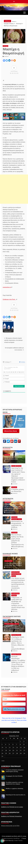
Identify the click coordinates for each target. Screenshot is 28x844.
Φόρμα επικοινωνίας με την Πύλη (10, 825)
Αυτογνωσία (8, 499)
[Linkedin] (9, 60)
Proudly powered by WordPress (11, 838)
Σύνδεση (22, 362)
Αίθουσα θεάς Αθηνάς (10, 431)
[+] (23, 372)
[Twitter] (7, 60)
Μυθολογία (8, 447)
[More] (14, 60)
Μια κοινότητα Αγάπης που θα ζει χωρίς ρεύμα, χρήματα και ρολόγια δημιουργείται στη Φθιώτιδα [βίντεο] (17, 540)
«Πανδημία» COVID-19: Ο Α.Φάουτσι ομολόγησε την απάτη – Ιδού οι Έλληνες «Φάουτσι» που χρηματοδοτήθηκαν (18, 643)
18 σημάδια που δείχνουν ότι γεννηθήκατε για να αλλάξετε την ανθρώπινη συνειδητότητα (12, 507)
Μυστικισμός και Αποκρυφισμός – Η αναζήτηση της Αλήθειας (17, 524)
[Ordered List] (12, 372)
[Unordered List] (13, 372)
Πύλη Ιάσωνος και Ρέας (14, 6)
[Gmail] (12, 60)
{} (21, 372)
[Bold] (4, 372)
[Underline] (8, 372)
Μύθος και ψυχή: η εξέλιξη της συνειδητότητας (13, 458)
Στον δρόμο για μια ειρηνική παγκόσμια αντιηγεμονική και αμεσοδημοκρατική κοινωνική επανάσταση (18, 583)
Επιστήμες (14, 595)
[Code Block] (17, 372)
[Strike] (10, 372)
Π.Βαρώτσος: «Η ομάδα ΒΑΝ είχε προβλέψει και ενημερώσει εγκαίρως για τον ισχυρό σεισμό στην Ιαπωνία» (18, 603)
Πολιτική (13, 576)
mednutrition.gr (7, 287)
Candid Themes (18, 840)
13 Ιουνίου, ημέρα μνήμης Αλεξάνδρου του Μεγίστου (13, 564)
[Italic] (6, 372)
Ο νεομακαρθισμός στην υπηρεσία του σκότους (12, 627)
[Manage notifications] (3, 840)
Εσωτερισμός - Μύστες (16, 519)
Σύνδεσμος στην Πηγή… (9, 299)
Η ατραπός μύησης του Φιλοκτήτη (17, 490)
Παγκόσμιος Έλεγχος (16, 574)
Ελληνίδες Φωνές (10, 554)
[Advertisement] (14, 189)
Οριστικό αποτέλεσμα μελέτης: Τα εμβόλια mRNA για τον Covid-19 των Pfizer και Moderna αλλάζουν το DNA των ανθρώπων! (18, 663)
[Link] (19, 372)
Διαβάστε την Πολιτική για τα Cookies (12, 807)
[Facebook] (4, 60)
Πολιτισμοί (5, 46)
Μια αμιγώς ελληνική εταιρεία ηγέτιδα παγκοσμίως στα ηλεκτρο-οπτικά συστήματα (13, 340)
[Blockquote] (15, 372)
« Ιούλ (2, 761)
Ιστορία (13, 466)
